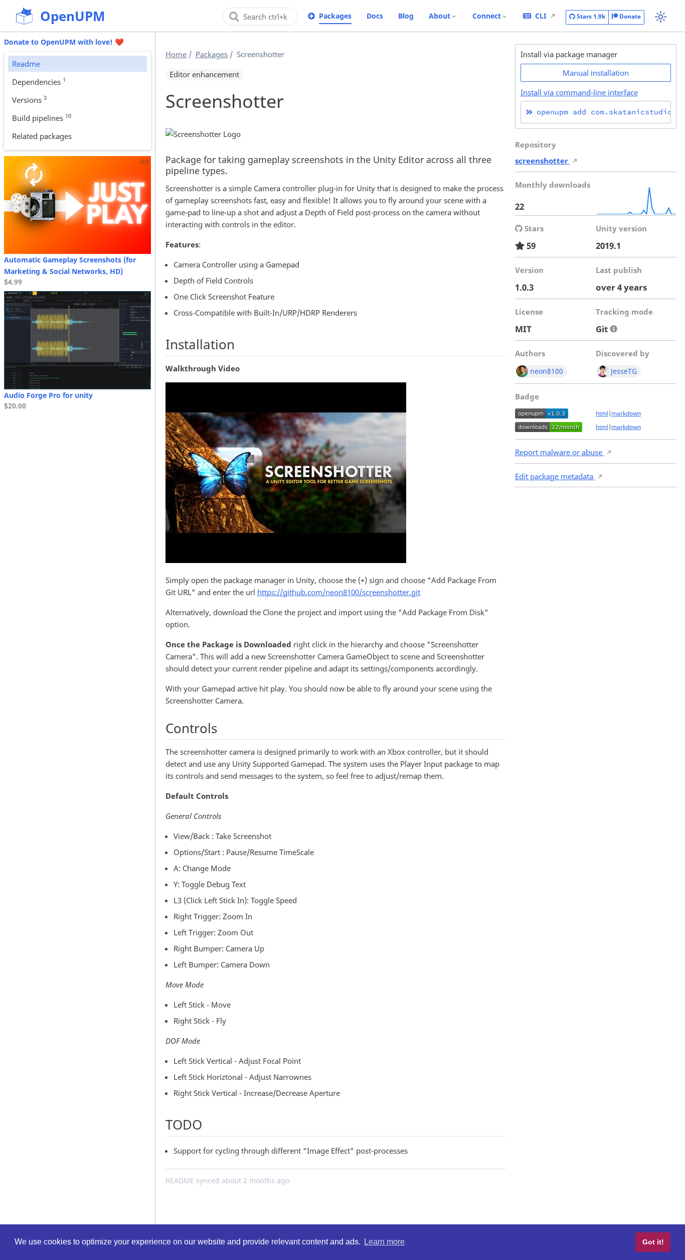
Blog (406, 16)
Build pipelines (41, 117)
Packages (335, 16)
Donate (629, 16)
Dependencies (39, 81)
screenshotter (542, 161)
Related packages (42, 136)
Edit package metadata (555, 476)
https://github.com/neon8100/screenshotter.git (338, 592)
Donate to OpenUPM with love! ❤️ (64, 42)
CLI (540, 16)
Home (176, 54)
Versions (29, 99)
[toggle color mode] (660, 17)
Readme (26, 64)
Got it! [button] (653, 1242)
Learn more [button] (384, 1241)
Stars (590, 16)
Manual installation (596, 73)
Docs (375, 16)
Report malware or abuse (559, 452)
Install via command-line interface (579, 92)
